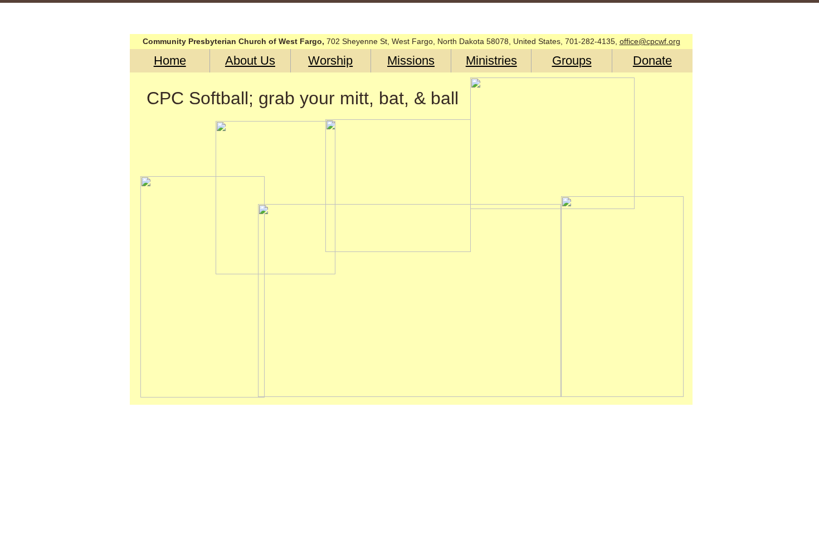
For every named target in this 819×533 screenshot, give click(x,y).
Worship (330, 60)
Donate (652, 60)
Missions (411, 60)
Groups (572, 60)
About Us (250, 60)
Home (170, 60)
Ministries (491, 60)
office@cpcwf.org (650, 41)
